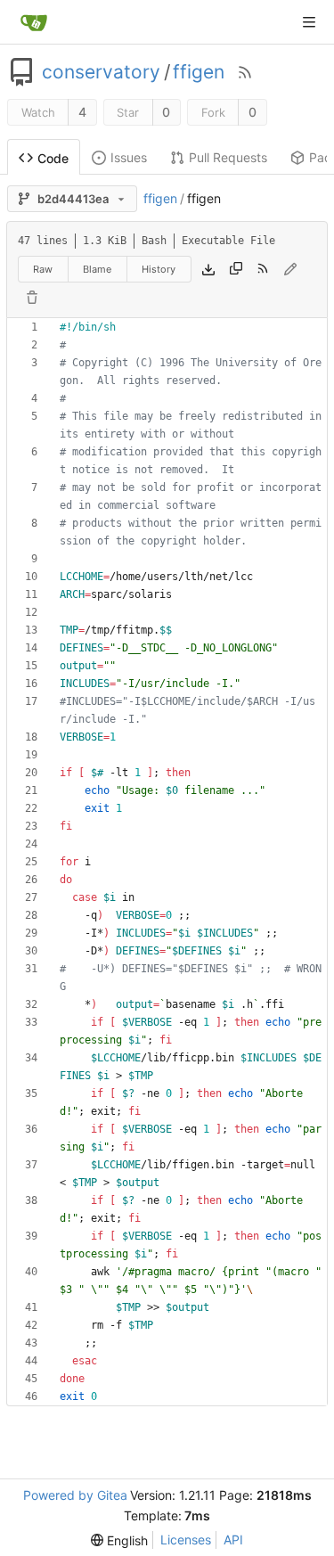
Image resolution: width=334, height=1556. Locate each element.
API (233, 1539)
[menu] (119, 1540)
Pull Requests (228, 157)
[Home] (34, 22)
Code (53, 158)
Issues (128, 157)
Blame (97, 269)
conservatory (101, 72)
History (158, 269)
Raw (43, 269)
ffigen (198, 72)
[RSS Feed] (245, 72)
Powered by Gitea (75, 1495)
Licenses (185, 1539)
